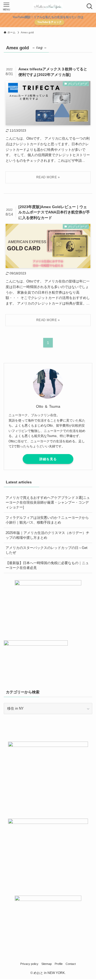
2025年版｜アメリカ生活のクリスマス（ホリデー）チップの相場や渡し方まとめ (47, 535)
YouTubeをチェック (49, 22)
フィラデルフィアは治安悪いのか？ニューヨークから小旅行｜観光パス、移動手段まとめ (47, 520)
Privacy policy (29, 963)
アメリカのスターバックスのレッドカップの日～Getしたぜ (46, 550)
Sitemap (46, 963)
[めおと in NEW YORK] (48, 6)
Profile (59, 963)
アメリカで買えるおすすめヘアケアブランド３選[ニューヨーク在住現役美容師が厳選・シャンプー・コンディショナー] (48, 502)
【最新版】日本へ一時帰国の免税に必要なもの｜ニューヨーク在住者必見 (47, 565)
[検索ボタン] (89, 6)
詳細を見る (48, 459)
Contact (71, 963)
